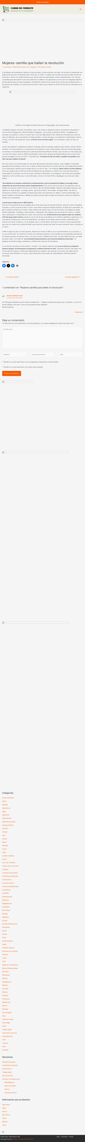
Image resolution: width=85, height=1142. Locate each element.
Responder (79, 312)
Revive (4, 1006)
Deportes (5, 900)
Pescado (5, 988)
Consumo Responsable (10, 886)
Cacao (4, 849)
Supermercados (8, 1019)
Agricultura (6, 808)
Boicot (4, 842)
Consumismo (6, 879)
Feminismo (6, 927)
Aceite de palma (10, 1086)
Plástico (5, 992)
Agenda (5, 805)
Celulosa (5, 869)
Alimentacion (6, 818)
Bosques (5, 845)
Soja (3, 1016)
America (5, 828)
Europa (4, 920)
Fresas (4, 934)
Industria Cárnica (10, 1093)
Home (4, 944)
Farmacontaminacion (9, 924)
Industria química (8, 948)
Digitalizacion (7, 903)
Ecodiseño (6, 907)
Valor (4, 1046)
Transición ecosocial (9, 1033)
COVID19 (5, 893)
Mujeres (5, 985)
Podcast (5, 995)
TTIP (4, 1040)
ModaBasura (6, 982)
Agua (4, 811)
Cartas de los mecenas (10, 866)
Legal (58, 1136)
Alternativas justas (19, 67)
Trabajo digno (7, 1029)
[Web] (71, 355)
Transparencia (7, 1036)
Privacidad (64, 1136)
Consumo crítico (8, 883)
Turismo (5, 1043)
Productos (6, 999)
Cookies (71, 1136)
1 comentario (6, 67)
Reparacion (6, 1002)
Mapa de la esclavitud (10, 965)
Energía (5, 914)
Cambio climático (8, 856)
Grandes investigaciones (11, 1079)
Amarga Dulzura (8, 825)
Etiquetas (5, 917)
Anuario (5, 832)
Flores (4, 931)
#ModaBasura (9, 1082)
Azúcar (4, 839)
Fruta (4, 937)
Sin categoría (31, 67)
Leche (4, 958)
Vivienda (5, 1050)
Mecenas (5, 971)
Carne (4, 859)
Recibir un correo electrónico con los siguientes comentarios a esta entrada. (31, 362)
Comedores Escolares (10, 873)
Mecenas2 (6, 975)
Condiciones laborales (10, 876)
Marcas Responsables (10, 968)
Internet (5, 954)
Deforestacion (7, 897)
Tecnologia (6, 1023)
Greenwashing (7, 941)
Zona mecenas (7, 1075)
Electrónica (6, 910)
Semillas (5, 1009)
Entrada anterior (12, 277)
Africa (4, 801)
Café (4, 852)
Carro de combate (8, 862)
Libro (4, 961)
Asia (3, 835)
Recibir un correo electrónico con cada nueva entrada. (23, 367)
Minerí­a (4, 978)
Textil (4, 1026)
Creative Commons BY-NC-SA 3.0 (22, 1139)
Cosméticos (6, 890)
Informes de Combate (10, 951)
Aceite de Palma (8, 798)
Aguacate (5, 815)
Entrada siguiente (72, 277)
